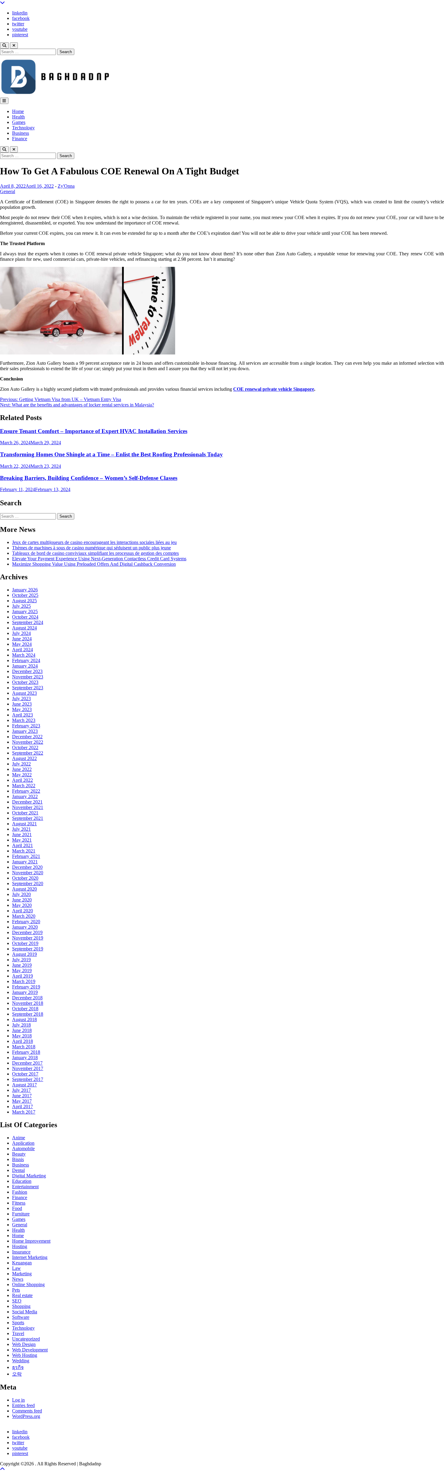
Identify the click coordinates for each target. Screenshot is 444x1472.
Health (18, 116)
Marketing (22, 1273)
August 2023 (24, 693)
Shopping (21, 1306)
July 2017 (21, 1090)
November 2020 (27, 872)
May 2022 (22, 774)
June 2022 (22, 769)
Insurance (21, 1251)
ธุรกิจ (18, 1367)
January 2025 (25, 611)
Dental (18, 1170)
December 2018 (27, 997)
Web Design (24, 1344)
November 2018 (27, 1003)
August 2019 (24, 954)
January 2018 (25, 1057)
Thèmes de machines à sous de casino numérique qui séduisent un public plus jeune (91, 547)
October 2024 (25, 617)
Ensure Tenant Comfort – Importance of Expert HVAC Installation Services (93, 431)
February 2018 (26, 1052)
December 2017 (27, 1063)
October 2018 (25, 1008)
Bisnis (18, 1159)
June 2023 (22, 704)
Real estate (22, 1295)
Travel (18, 1333)
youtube (19, 29)
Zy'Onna (66, 186)
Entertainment (25, 1186)
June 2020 (22, 899)
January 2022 (25, 796)
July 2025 (21, 606)
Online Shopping (28, 1284)
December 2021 (27, 801)
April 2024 (22, 649)
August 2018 (24, 1019)
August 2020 (24, 888)
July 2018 (21, 1024)
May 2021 (22, 840)
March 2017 (23, 1112)
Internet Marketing (29, 1257)
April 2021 (22, 845)
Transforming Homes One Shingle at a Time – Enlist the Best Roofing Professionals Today (111, 454)
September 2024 (27, 622)
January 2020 (25, 927)
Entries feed (23, 1405)
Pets (16, 1289)
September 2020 (27, 883)
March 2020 (23, 916)
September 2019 (27, 948)
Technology (23, 127)
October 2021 (25, 812)
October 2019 (25, 943)
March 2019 (23, 981)
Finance (19, 138)
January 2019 (25, 992)
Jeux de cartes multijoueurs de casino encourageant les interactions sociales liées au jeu (94, 542)
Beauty (19, 1154)
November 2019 (27, 937)
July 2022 (21, 763)
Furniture (21, 1213)
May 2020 (22, 905)
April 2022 (22, 780)
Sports (18, 1322)
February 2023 (26, 725)
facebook (21, 18)
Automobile (23, 1148)
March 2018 (23, 1046)
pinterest (20, 34)
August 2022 (24, 758)
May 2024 (22, 644)
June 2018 (22, 1030)
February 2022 (26, 791)
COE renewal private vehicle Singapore (273, 389)
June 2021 (22, 834)
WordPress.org (26, 1416)
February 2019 (26, 986)
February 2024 (26, 660)
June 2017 (22, 1095)
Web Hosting (24, 1355)
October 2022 (25, 747)
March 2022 (23, 785)
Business (20, 133)
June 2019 (22, 965)
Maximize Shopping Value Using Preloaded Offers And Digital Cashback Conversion (94, 564)
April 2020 (22, 910)
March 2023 (23, 720)
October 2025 (25, 595)
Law (16, 1268)
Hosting (19, 1246)
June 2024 (22, 638)
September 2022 (27, 752)
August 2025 (24, 600)
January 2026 (25, 589)
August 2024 (24, 627)
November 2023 (27, 676)
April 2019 (22, 976)
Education (21, 1181)
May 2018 (22, 1035)
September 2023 (27, 687)
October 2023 (25, 682)
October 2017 (25, 1073)
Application (23, 1143)
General (7, 191)
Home (18, 111)
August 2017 (24, 1084)
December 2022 (27, 736)
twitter (18, 23)
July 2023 (21, 698)
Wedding (20, 1360)
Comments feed (27, 1410)
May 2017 (22, 1101)
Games (18, 122)
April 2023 (22, 714)
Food (17, 1208)
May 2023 (22, 709)
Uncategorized (26, 1338)
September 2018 (27, 1014)
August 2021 (24, 823)
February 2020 (26, 921)
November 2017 (27, 1068)
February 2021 (26, 856)
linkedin (19, 12)
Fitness (18, 1202)
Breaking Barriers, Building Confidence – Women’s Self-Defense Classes (88, 478)
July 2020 (21, 894)
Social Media (24, 1311)
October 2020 (25, 878)
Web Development (30, 1349)
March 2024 (23, 655)
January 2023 (25, 731)
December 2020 (27, 867)
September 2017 (27, 1079)
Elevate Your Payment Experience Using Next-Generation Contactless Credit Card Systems (99, 558)
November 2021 (27, 807)
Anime (18, 1137)
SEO (16, 1300)
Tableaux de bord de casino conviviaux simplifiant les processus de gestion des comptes (95, 553)
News (17, 1279)
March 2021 (23, 850)
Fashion (19, 1192)
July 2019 (21, 959)
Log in (18, 1399)
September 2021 (27, 818)
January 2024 (25, 665)
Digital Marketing (29, 1175)
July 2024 (21, 633)
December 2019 (27, 932)
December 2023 (27, 671)
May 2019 (22, 970)
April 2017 (22, 1106)
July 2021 (21, 829)
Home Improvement (31, 1241)
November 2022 (27, 742)
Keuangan (22, 1262)
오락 (17, 1374)
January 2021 (25, 861)
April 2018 (22, 1041)
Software (20, 1317)
